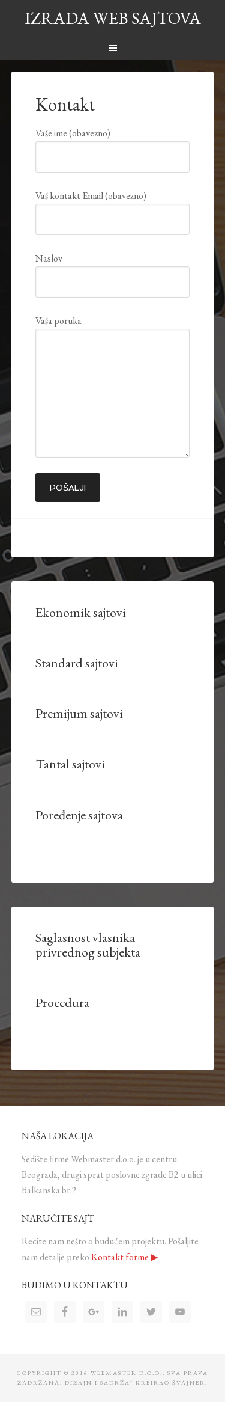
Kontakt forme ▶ (124, 1256)
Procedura (62, 1002)
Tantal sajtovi (70, 764)
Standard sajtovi (76, 663)
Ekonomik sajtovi (80, 612)
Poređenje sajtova (79, 815)
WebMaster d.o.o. (127, 1373)
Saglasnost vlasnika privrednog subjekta (87, 945)
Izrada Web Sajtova (113, 18)
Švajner (188, 1382)
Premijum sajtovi (79, 713)
